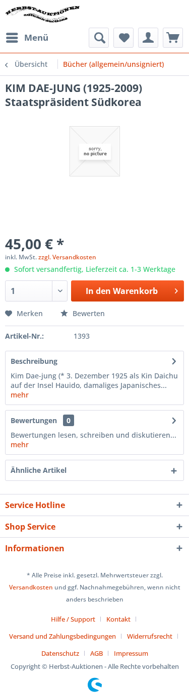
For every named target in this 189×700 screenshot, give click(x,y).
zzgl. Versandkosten (67, 257)
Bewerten (88, 313)
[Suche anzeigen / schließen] (99, 38)
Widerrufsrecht (149, 636)
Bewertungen (34, 420)
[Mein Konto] (148, 38)
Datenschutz (60, 653)
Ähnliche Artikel (39, 470)
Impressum (131, 653)
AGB (96, 653)
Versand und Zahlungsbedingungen (62, 636)
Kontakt (118, 619)
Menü (36, 37)
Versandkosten (31, 587)
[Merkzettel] (123, 38)
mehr (20, 394)
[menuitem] (26, 38)
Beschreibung (34, 361)
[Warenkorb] (173, 38)
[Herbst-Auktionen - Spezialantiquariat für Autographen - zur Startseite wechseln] (42, 14)
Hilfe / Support (73, 619)
